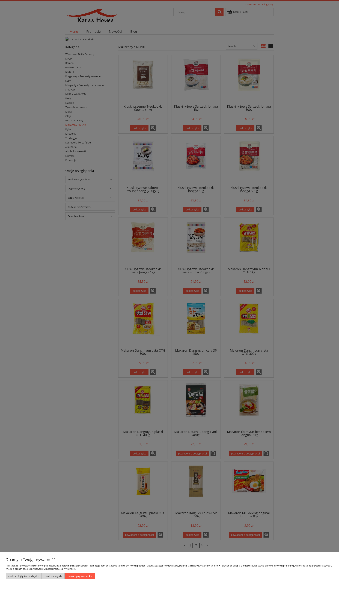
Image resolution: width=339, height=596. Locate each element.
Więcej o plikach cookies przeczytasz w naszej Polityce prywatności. (41, 568)
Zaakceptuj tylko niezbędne (23, 576)
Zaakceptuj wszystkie (80, 576)
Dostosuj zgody (53, 576)
